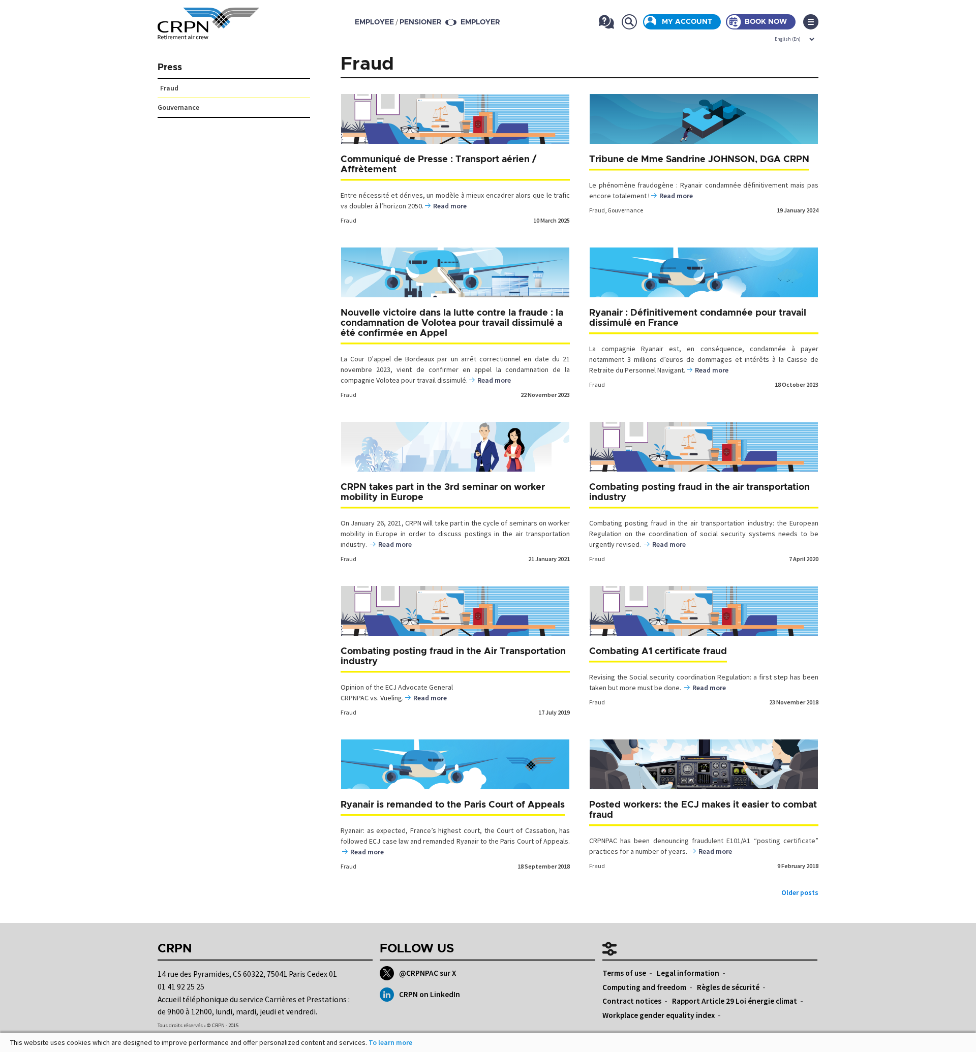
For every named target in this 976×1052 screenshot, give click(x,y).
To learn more (390, 1042)
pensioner (420, 22)
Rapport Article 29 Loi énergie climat (734, 1001)
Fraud (348, 220)
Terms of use (624, 973)
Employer (480, 22)
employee (374, 22)
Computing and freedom (644, 987)
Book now (766, 21)
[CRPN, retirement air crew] (208, 33)
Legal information (688, 973)
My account (687, 21)
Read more (450, 205)
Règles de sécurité (728, 987)
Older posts (799, 892)
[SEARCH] (629, 21)
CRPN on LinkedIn (429, 994)
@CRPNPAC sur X (427, 973)
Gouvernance (625, 210)
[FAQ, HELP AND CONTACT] (606, 21)
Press (170, 67)
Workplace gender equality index (658, 1015)
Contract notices (631, 1001)
